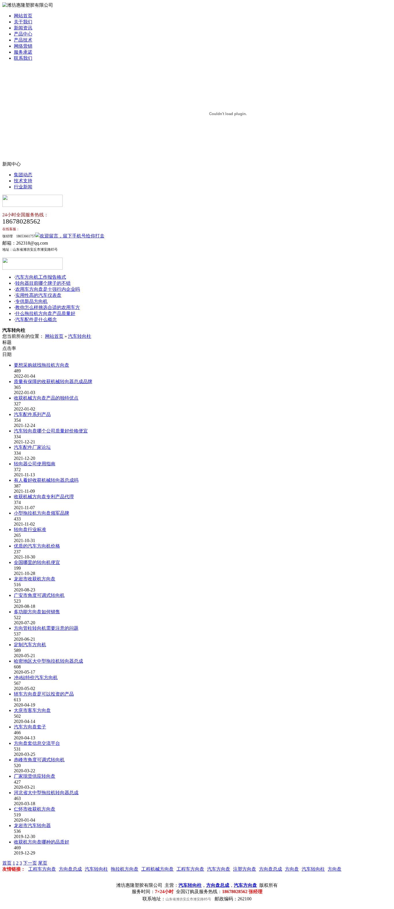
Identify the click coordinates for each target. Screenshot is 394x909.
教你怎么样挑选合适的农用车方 (47, 307)
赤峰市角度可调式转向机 (39, 759)
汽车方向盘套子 (30, 726)
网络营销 (23, 46)
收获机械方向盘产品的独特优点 (46, 398)
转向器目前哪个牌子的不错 (43, 283)
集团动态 (23, 174)
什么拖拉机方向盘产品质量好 (45, 313)
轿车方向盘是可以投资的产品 (44, 693)
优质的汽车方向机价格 (37, 545)
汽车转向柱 (79, 336)
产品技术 (23, 40)
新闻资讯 (23, 27)
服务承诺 (23, 52)
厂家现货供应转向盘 (34, 776)
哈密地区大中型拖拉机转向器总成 (48, 661)
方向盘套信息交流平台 (37, 743)
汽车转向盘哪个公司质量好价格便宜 (51, 430)
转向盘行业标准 (30, 529)
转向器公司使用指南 (34, 463)
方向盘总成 (70, 869)
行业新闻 (23, 186)
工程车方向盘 (42, 869)
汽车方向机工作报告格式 (40, 277)
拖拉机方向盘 (124, 869)
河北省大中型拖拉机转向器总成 (46, 792)
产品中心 (23, 33)
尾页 (42, 863)
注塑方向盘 (244, 869)
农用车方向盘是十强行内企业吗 (47, 289)
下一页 (30, 863)
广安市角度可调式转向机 (39, 595)
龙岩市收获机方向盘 (34, 578)
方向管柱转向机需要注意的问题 (46, 628)
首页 (7, 863)
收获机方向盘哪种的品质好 (41, 841)
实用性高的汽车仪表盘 (38, 295)
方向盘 (292, 869)
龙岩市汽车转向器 (32, 825)
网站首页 (23, 15)
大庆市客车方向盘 (32, 710)
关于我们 (23, 21)
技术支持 (23, 180)
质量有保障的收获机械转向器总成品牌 (53, 381)
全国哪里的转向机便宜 (37, 562)
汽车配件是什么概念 (36, 319)
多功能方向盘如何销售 (37, 611)
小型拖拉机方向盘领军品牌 (41, 513)
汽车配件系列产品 (32, 414)
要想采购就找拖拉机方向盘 (41, 365)
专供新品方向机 (31, 301)
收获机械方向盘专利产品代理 (44, 496)
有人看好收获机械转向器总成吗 (46, 480)
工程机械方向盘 (157, 869)
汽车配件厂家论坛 (32, 447)
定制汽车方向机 (30, 644)
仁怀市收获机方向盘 (34, 809)
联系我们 (23, 58)
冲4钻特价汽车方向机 (36, 677)
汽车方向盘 (218, 869)
